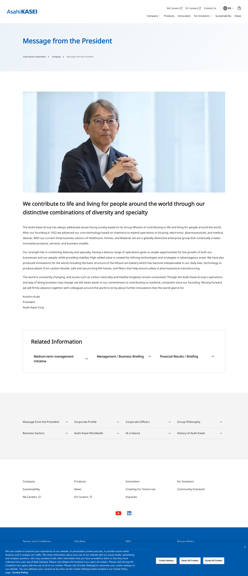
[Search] (239, 8)
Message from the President (80, 57)
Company (56, 57)
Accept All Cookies (213, 561)
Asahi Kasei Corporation (34, 57)
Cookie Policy (20, 572)
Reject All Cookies (190, 561)
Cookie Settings (166, 561)
